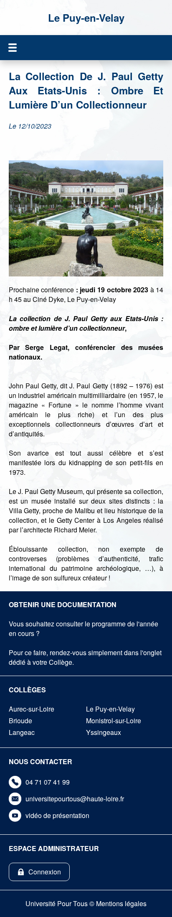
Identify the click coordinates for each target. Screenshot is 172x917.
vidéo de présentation (57, 815)
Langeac (22, 732)
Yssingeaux (103, 732)
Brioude (20, 720)
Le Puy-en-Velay (110, 709)
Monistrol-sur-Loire (113, 720)
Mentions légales (121, 903)
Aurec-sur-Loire (31, 709)
